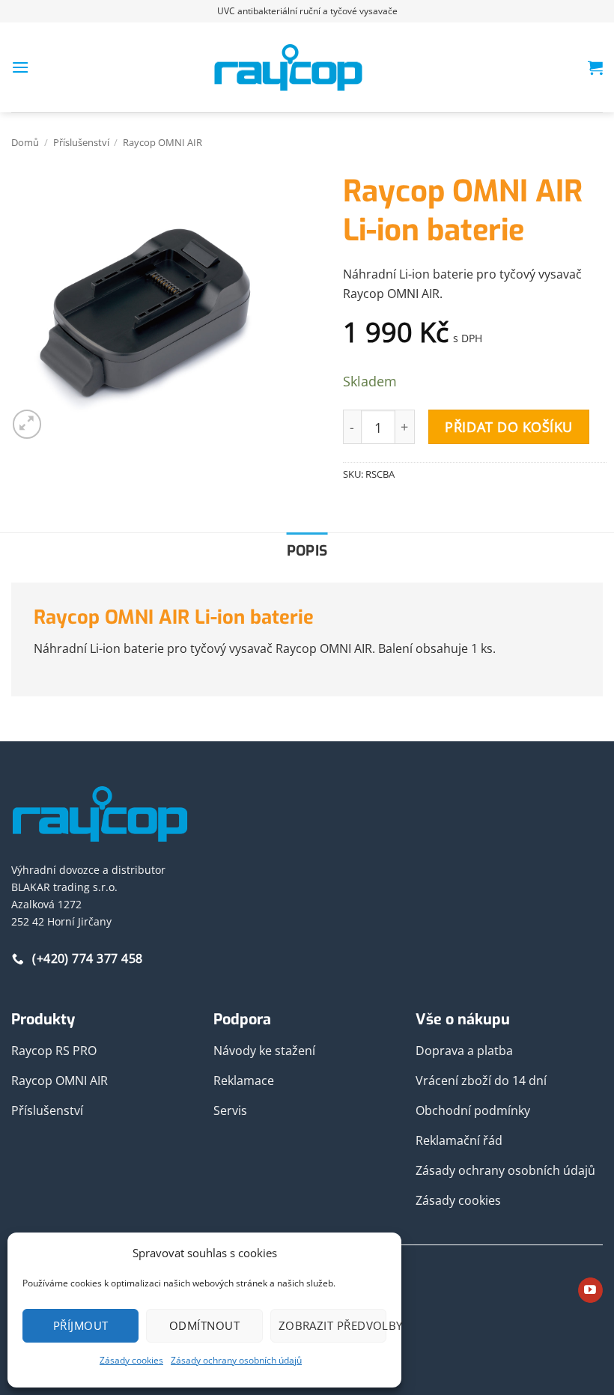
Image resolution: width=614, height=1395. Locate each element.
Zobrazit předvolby (332, 1325)
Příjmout (81, 1325)
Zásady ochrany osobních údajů (236, 1360)
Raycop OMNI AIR (162, 142)
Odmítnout (204, 1325)
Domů (25, 142)
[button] (20, 67)
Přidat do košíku (509, 427)
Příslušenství (81, 142)
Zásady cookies (131, 1360)
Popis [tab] (307, 550)
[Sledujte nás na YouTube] (590, 1290)
